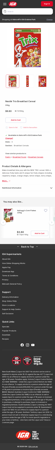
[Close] (27, 225)
